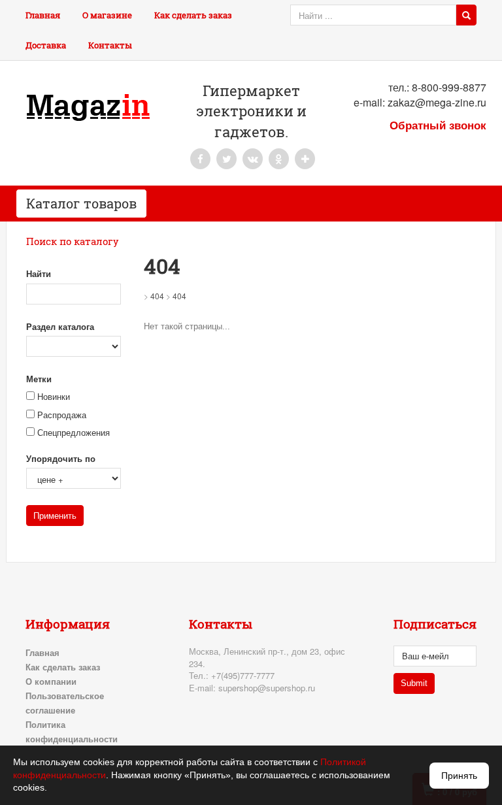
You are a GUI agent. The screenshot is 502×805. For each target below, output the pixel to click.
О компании (50, 681)
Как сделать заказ (193, 15)
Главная (42, 15)
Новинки (53, 397)
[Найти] (466, 15)
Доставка (45, 45)
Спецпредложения (73, 433)
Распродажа (61, 415)
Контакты (110, 45)
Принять (459, 775)
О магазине (107, 15)
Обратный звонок (438, 125)
